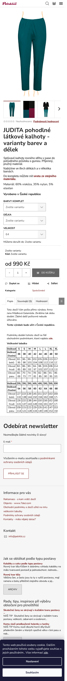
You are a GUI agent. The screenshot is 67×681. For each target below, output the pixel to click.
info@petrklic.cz (17, 536)
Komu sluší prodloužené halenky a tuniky (26, 624)
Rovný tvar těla (11, 574)
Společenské (38, 290)
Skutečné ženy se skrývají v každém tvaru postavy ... (31, 611)
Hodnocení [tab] (41, 301)
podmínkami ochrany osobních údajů (29, 460)
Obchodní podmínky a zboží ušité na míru (25, 507)
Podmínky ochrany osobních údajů (21, 515)
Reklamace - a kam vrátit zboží (19, 499)
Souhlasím (32, 672)
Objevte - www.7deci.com (17, 503)
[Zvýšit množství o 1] (26, 273)
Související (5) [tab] (24, 301)
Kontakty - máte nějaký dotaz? (19, 519)
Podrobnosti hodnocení (46, 121)
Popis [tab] (10, 301)
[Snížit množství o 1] (9, 273)
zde (46, 653)
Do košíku (48, 272)
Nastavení (32, 661)
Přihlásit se (16, 473)
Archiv (12, 589)
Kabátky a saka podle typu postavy (22, 563)
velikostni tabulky (12, 511)
